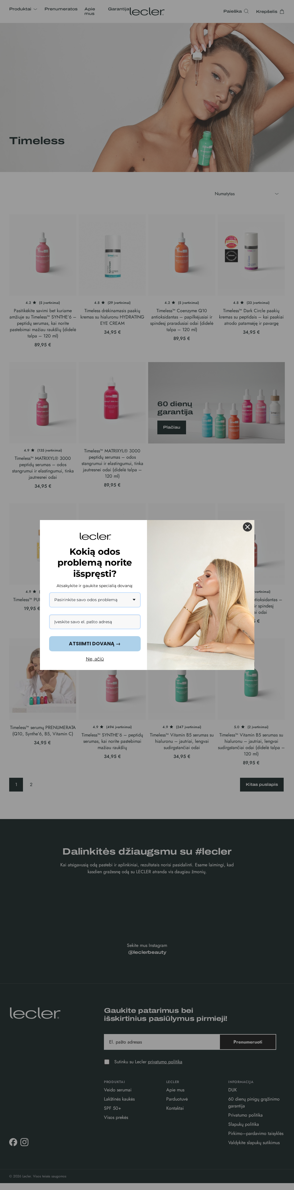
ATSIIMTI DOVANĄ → (95, 643)
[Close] (247, 527)
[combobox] (95, 599)
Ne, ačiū (95, 659)
